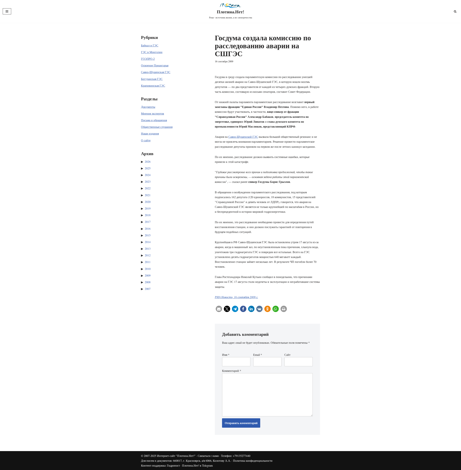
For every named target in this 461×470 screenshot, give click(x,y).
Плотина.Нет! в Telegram (197, 465)
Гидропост (173, 465)
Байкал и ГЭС (149, 45)
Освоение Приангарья (154, 65)
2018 (148, 215)
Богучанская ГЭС (152, 79)
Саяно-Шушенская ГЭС (155, 72)
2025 (148, 168)
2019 (148, 208)
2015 (148, 235)
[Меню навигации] (7, 11)
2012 (148, 255)
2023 (148, 181)
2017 (148, 222)
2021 (148, 195)
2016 (148, 228)
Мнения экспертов (152, 113)
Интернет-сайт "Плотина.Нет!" (176, 456)
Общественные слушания (157, 127)
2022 (148, 188)
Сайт (287, 355)
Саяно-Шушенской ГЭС (243, 137)
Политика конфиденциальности (252, 460)
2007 (148, 289)
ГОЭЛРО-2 (148, 59)
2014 (148, 242)
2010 (148, 269)
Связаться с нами (208, 456)
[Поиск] (455, 11)
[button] (219, 309)
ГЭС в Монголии (151, 52)
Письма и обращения (154, 120)
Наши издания (150, 133)
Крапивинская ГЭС (153, 85)
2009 (148, 275)
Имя (225, 355)
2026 (148, 161)
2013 (148, 248)
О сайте (146, 140)
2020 (148, 202)
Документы (148, 107)
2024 (148, 175)
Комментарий (231, 371)
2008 (148, 282)
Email (257, 355)
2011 (148, 262)
